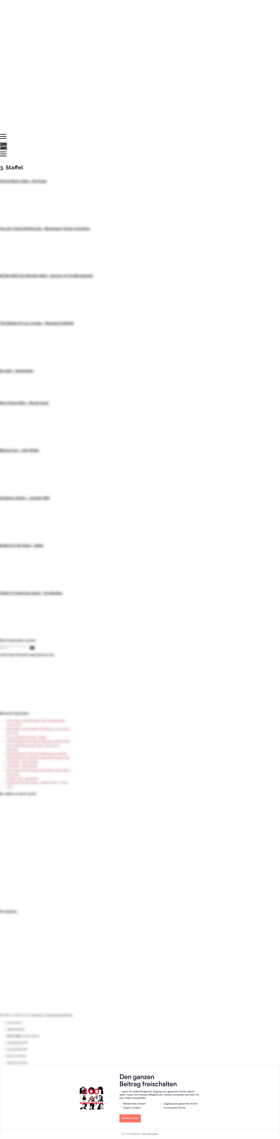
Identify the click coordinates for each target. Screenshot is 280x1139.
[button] (117, 137)
